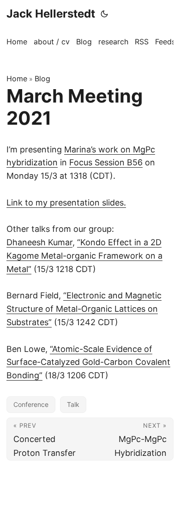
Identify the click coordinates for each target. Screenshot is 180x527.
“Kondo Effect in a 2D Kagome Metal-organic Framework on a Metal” (84, 255)
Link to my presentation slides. (66, 202)
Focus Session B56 (106, 162)
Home (16, 78)
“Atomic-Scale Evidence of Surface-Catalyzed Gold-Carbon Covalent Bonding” (88, 362)
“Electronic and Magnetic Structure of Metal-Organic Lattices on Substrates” (84, 309)
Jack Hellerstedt (50, 13)
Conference (30, 404)
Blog (42, 78)
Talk (73, 404)
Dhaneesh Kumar (39, 242)
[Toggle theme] (104, 14)
